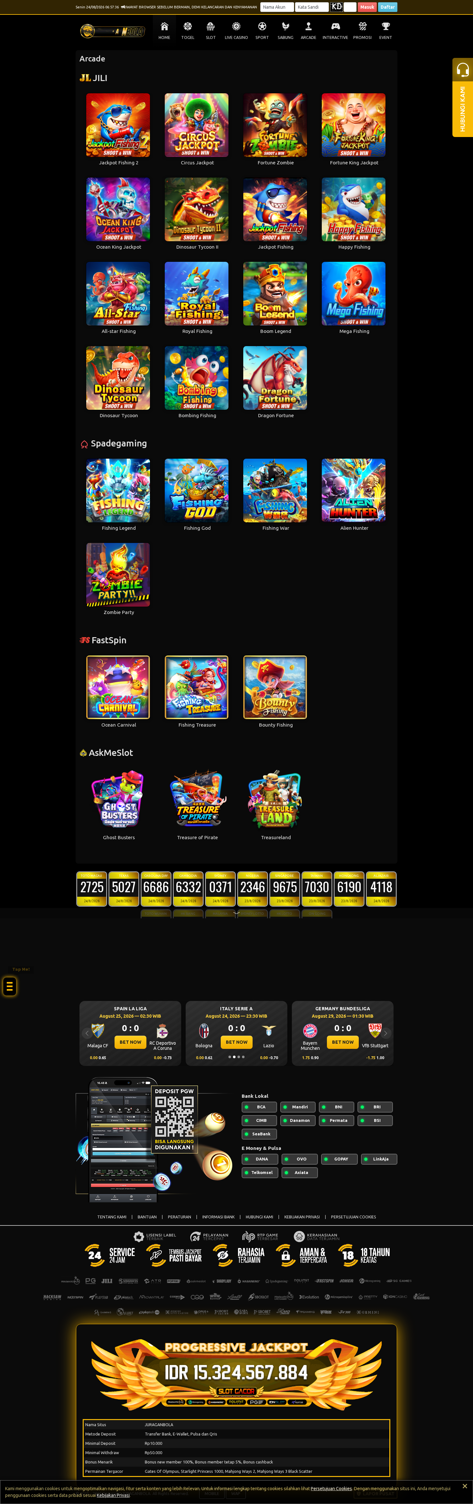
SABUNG (285, 37)
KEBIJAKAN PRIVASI (302, 1217)
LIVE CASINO (236, 37)
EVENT (385, 37)
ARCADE (308, 37)
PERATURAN (179, 1217)
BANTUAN (147, 1217)
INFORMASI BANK (218, 1217)
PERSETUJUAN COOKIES (353, 1217)
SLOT (211, 37)
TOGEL (187, 37)
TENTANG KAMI (111, 1217)
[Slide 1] (229, 1056)
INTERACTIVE (335, 37)
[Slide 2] (234, 1056)
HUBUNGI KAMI (259, 1217)
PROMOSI (362, 37)
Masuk (367, 7)
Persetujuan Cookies (331, 1488)
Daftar (388, 7)
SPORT (262, 37)
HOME (164, 37)
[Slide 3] (238, 1056)
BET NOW (130, 1042)
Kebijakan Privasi (113, 1495)
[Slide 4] (243, 1056)
